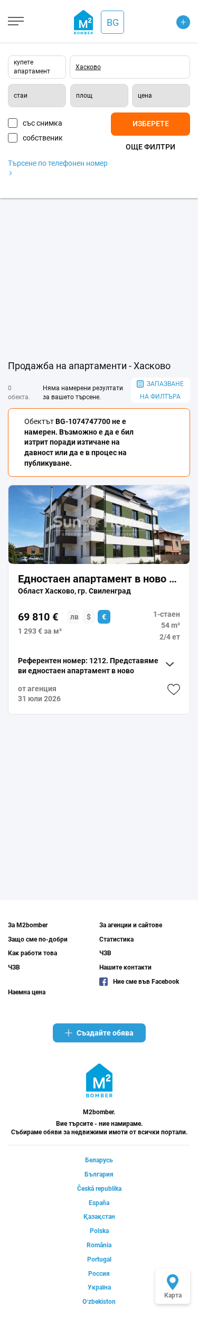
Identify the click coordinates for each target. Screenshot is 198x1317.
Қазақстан (99, 1216)
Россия (99, 1273)
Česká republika (99, 1188)
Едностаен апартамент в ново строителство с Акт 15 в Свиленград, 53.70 (99, 578)
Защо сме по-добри (38, 939)
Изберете (151, 123)
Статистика (116, 939)
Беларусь (99, 1160)
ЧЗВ (14, 967)
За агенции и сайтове (130, 925)
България (99, 1174)
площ (84, 95)
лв (74, 617)
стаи (20, 95)
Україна (99, 1287)
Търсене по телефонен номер (58, 163)
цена (145, 95)
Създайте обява (105, 1033)
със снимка (42, 123)
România (99, 1245)
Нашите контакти (125, 967)
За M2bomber (28, 925)
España (99, 1203)
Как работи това (32, 953)
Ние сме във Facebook (146, 981)
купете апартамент (32, 67)
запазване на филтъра (162, 390)
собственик (43, 138)
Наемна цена (26, 992)
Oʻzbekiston (99, 1301)
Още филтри (150, 147)
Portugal (99, 1259)
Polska (99, 1231)
